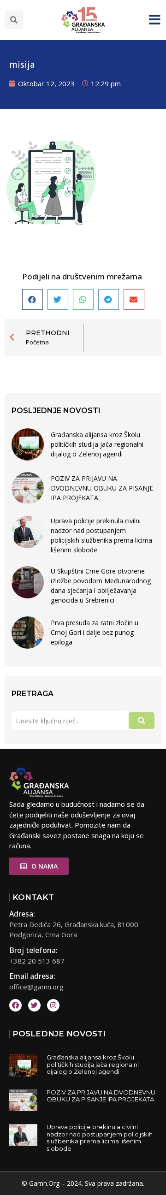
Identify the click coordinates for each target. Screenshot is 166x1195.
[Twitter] (34, 1005)
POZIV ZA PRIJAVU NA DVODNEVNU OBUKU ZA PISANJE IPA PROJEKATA (102, 488)
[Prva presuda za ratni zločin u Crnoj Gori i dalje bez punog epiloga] (28, 632)
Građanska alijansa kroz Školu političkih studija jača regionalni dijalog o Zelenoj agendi (97, 444)
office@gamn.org (36, 986)
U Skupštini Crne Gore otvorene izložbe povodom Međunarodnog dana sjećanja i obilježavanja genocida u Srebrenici (101, 585)
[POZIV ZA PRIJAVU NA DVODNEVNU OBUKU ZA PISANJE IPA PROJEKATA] (28, 488)
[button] (14, 20)
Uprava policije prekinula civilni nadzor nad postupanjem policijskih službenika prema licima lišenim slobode (101, 535)
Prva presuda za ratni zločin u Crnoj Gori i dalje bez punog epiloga (94, 632)
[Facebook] (15, 1005)
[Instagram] (53, 1005)
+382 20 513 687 (37, 960)
